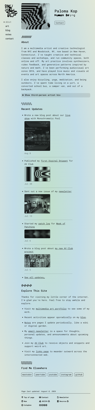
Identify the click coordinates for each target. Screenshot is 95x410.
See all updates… (34, 277)
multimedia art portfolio (51, 308)
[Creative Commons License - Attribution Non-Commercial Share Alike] (47, 405)
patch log (44, 223)
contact (9, 38)
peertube (40, 374)
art (7, 26)
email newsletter (38, 331)
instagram (66, 374)
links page (42, 351)
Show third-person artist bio (42, 95)
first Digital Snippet (54, 160)
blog (7, 30)
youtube (53, 374)
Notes (27, 322)
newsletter (65, 191)
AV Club (39, 343)
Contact (60, 23)
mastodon (27, 374)
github (78, 374)
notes (8, 34)
